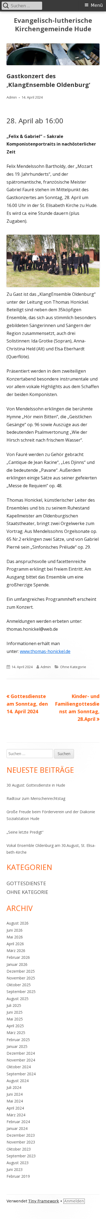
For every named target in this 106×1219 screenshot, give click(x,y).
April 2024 (15, 1108)
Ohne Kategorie (73, 666)
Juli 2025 (14, 1005)
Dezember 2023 (21, 1135)
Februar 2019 (18, 1176)
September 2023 (21, 1155)
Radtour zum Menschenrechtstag (36, 798)
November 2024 (21, 1060)
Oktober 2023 (19, 1149)
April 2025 (15, 1025)
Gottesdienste (26, 883)
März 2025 (16, 1032)
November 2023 (21, 1142)
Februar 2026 (18, 957)
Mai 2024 (15, 1101)
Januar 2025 (17, 1046)
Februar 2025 (18, 1039)
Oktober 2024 (19, 1066)
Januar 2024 (17, 1128)
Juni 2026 (15, 930)
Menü (97, 5)
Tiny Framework (43, 1201)
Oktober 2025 (19, 984)
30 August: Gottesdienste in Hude (36, 785)
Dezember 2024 (21, 1053)
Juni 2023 (15, 1169)
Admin (12, 97)
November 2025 (21, 978)
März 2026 (16, 950)
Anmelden (74, 1201)
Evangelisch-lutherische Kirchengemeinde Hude (53, 24)
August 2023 (18, 1162)
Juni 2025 (15, 1012)
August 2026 (18, 923)
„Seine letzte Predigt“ (25, 832)
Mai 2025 (15, 1019)
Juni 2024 (15, 1094)
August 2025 (18, 998)
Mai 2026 (15, 937)
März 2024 (16, 1114)
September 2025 (21, 991)
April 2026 (15, 943)
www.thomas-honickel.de (45, 651)
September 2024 (21, 1073)
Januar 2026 (17, 964)
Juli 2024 (14, 1087)
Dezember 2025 (21, 971)
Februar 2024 (18, 1121)
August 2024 (18, 1080)
